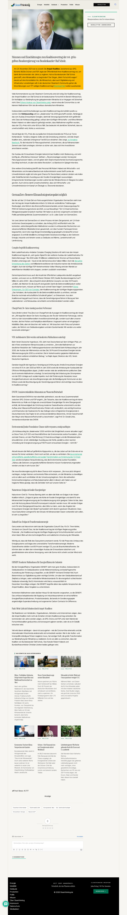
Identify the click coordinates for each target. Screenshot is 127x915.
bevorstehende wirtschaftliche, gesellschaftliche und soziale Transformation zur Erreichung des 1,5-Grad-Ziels (47, 457)
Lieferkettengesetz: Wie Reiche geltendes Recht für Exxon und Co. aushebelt (70, 747)
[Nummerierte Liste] (25, 849)
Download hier (59, 86)
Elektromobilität (35, 807)
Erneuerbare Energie (19, 811)
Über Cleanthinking (17, 900)
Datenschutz (15, 906)
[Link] (36, 849)
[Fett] (14, 849)
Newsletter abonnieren (101, 25)
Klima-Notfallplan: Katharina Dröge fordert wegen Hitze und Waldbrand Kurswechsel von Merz (23, 679)
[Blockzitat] (30, 849)
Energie (13, 883)
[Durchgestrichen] (22, 849)
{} (38, 849)
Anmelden (80, 836)
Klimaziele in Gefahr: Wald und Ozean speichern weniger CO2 (70, 676)
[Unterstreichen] (19, 849)
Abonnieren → (101, 891)
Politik (12, 895)
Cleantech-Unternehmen (19, 807)
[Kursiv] (16, 849)
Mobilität (13, 886)
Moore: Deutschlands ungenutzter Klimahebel (46, 676)
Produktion (14, 892)
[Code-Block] (33, 849)
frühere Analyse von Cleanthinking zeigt (35, 102)
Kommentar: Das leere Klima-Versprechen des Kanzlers (23, 746)
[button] (58, 4)
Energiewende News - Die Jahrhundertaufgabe (56, 807)
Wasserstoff (32, 811)
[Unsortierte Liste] (27, 849)
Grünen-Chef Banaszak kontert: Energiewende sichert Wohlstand (47, 747)
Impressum (14, 903)
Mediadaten (14, 909)
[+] (41, 849)
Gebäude (13, 889)
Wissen (13, 898)
